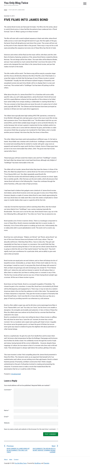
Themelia (46, 463)
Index (10, 459)
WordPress (37, 463)
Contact (16, 459)
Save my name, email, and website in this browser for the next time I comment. (30, 429)
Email (6, 417)
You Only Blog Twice (21, 463)
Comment (8, 390)
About (6, 459)
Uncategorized (16, 374)
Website (6, 423)
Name (6, 410)
